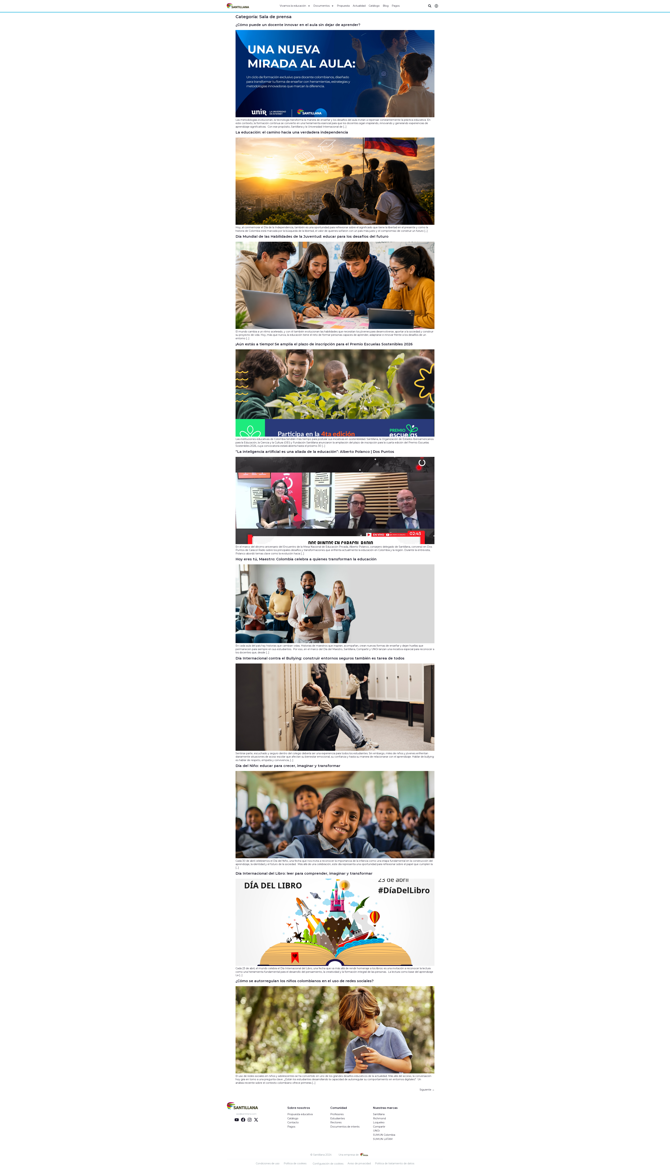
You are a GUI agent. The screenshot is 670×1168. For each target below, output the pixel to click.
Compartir (379, 1126)
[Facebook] (243, 1120)
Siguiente (427, 1089)
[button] (430, 6)
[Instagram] (249, 1120)
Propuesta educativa (300, 1114)
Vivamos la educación (293, 5)
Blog (386, 5)
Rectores (335, 1122)
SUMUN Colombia (384, 1134)
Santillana (379, 1114)
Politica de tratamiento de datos (394, 1163)
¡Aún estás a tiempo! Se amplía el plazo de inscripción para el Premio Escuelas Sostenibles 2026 (324, 344)
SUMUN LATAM (383, 1139)
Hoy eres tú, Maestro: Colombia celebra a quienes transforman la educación (307, 559)
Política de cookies (295, 1163)
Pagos (396, 5)
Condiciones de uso (268, 1163)
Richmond (379, 1118)
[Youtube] (236, 1120)
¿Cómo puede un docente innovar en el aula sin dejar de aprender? (298, 25)
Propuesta (343, 5)
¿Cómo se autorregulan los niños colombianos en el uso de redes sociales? (306, 981)
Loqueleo (379, 1122)
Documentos (321, 5)
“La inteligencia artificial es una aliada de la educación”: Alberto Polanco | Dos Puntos (315, 452)
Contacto (293, 1122)
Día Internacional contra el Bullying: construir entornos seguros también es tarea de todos (320, 658)
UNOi (376, 1130)
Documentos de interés (344, 1126)
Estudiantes (337, 1118)
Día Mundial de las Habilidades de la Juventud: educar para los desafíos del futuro (312, 236)
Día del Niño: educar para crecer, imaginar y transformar (288, 766)
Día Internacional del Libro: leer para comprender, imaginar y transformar (305, 873)
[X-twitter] (256, 1120)
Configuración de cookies (328, 1163)
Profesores (337, 1114)
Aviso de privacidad (359, 1163)
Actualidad (359, 5)
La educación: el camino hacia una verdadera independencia (292, 132)
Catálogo (374, 5)
